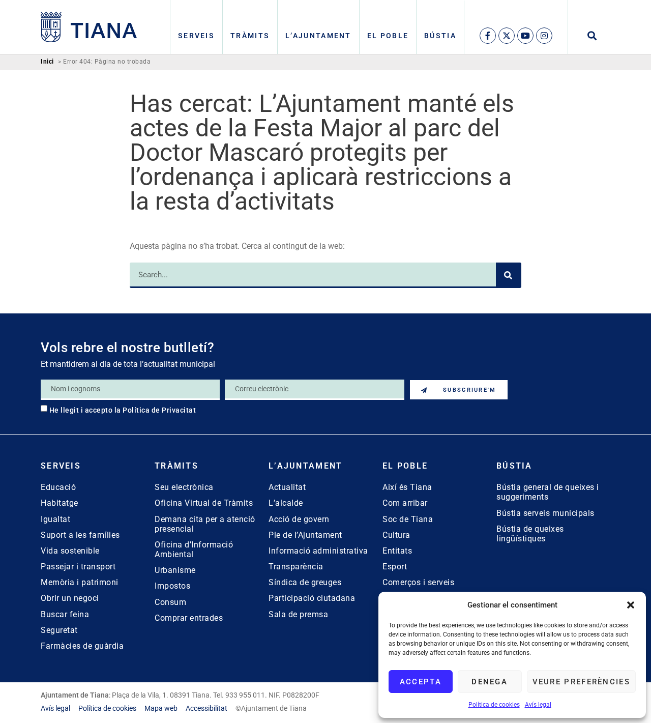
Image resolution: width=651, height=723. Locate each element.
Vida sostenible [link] (70, 551)
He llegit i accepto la (122, 410)
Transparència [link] (296, 566)
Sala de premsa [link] (298, 614)
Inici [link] (47, 62)
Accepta (420, 681)
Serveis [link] (196, 36)
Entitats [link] (397, 551)
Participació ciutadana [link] (312, 598)
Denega (489, 681)
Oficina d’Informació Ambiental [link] (194, 549)
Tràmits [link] (250, 36)
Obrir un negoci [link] (70, 598)
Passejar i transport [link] (78, 566)
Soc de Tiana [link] (407, 519)
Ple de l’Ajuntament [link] (305, 535)
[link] (89, 27)
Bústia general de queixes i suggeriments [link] (547, 492)
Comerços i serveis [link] (418, 582)
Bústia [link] (440, 36)
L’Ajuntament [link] (318, 36)
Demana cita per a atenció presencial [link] (205, 524)
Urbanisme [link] (175, 570)
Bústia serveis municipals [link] (545, 513)
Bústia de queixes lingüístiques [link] (530, 533)
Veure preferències (581, 681)
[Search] (508, 275)
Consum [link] (170, 602)
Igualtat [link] (55, 519)
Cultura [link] (396, 535)
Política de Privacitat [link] (159, 410)
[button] (631, 605)
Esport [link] (394, 566)
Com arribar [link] (405, 503)
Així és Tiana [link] (407, 487)
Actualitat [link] (287, 487)
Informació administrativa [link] (318, 551)
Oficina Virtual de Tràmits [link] (204, 503)
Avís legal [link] (538, 704)
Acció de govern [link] (299, 519)
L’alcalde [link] (286, 503)
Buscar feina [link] (65, 614)
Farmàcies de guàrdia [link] (82, 646)
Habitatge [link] (59, 503)
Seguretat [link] (59, 630)
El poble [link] (387, 36)
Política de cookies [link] (494, 704)
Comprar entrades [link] (189, 618)
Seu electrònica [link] (184, 487)
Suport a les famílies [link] (80, 535)
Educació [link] (58, 487)
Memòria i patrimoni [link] (80, 582)
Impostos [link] (172, 586)
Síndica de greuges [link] (305, 582)
